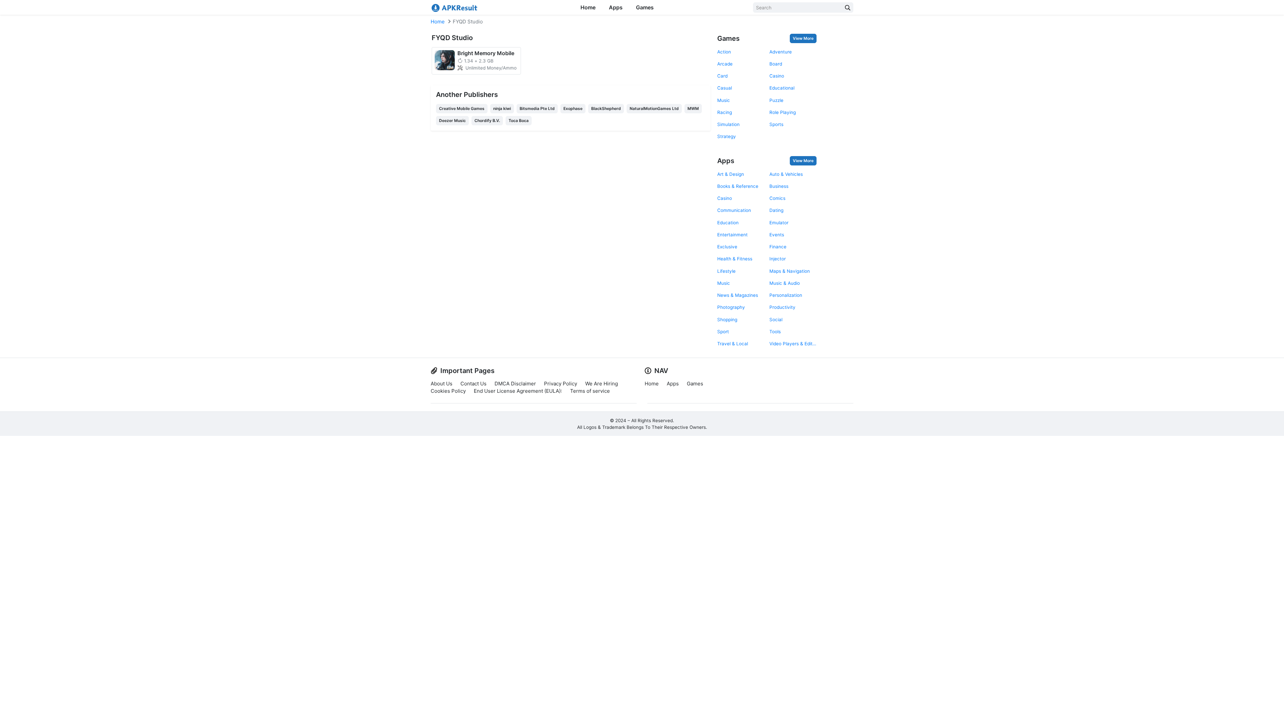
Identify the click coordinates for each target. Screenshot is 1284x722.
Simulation (728, 124)
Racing (724, 112)
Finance (777, 246)
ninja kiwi (502, 108)
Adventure (780, 51)
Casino (776, 76)
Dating (776, 210)
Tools (775, 331)
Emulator (778, 222)
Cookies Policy (448, 391)
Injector (777, 258)
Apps (616, 7)
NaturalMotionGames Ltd (654, 108)
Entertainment (732, 234)
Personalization (785, 295)
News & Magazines (737, 295)
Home (588, 7)
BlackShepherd (606, 108)
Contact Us (473, 383)
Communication (734, 210)
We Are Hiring (601, 383)
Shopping (727, 319)
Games (645, 7)
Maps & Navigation (789, 271)
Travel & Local (732, 343)
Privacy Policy (560, 383)
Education (728, 222)
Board (775, 64)
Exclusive (727, 246)
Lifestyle (726, 271)
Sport (723, 331)
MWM (693, 108)
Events (776, 234)
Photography (731, 307)
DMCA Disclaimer (515, 383)
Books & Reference (737, 186)
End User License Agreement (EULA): (518, 391)
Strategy (726, 136)
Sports (776, 124)
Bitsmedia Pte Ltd (537, 108)
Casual (724, 88)
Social (775, 319)
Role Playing (782, 112)
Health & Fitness (734, 258)
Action (724, 51)
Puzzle (776, 100)
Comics (777, 198)
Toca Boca (519, 120)
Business (778, 186)
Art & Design (730, 174)
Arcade (725, 64)
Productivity (782, 307)
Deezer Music (452, 120)
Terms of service (590, 391)
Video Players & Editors (793, 343)
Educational (781, 88)
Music (723, 100)
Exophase (572, 108)
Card (722, 76)
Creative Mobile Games (462, 108)
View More (803, 38)
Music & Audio (784, 283)
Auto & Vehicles (786, 174)
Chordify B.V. (487, 120)
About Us (441, 383)
